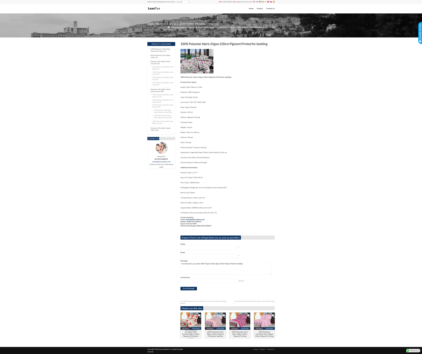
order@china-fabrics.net (243, 2)
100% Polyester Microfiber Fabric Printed (219, 27)
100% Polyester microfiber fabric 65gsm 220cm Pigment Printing (254, 301)
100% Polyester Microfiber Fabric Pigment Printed (256, 27)
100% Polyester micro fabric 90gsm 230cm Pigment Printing (240, 334)
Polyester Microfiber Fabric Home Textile (186, 27)
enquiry (196, 328)
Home (251, 8)
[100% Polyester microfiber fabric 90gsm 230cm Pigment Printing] (264, 326)
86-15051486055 (227, 2)
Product (260, 8)
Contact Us (270, 8)
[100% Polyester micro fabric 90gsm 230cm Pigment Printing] (239, 326)
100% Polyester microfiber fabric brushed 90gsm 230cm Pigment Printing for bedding (190, 334)
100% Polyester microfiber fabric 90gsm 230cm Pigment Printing (264, 334)
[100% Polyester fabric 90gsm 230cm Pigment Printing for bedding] (215, 326)
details (185, 328)
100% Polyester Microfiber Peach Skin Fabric (160, 50)
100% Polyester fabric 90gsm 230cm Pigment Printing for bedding (215, 334)
